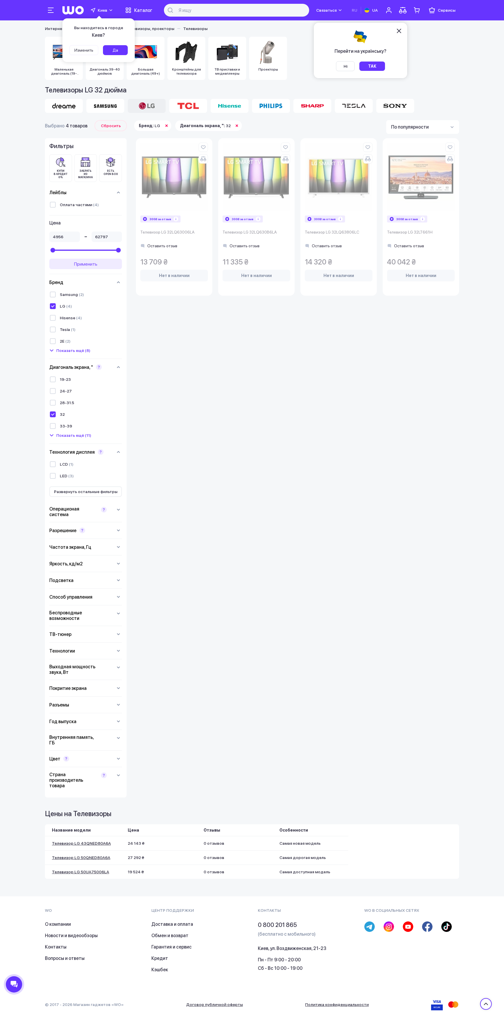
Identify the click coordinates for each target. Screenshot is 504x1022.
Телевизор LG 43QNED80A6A (81, 843)
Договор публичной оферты (214, 1004)
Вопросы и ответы (65, 958)
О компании (58, 924)
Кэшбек (159, 969)
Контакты (55, 947)
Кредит (159, 958)
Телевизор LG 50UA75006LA (80, 872)
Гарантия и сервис (171, 947)
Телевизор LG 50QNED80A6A (81, 857)
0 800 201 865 (277, 924)
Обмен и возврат (169, 935)
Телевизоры (195, 28)
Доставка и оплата (172, 924)
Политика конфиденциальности (337, 1004)
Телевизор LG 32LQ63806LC (332, 232)
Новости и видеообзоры (71, 935)
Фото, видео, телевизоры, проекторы (136, 28)
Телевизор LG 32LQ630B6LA (250, 232)
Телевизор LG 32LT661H (410, 232)
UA (375, 10)
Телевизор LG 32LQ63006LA (167, 232)
